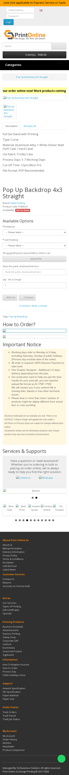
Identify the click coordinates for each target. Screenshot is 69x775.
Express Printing (11, 633)
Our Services (9, 602)
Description (11, 126)
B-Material (9, 226)
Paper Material (11, 695)
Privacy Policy (10, 555)
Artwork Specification (14, 688)
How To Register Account (16, 664)
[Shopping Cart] (50, 15)
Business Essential (13, 626)
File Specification (12, 691)
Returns (7, 582)
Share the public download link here (21, 266)
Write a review (39, 305)
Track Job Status (11, 719)
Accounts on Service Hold (16, 586)
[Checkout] (55, 15)
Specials (7, 613)
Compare (28, 297)
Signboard (8, 654)
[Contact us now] (23, 477)
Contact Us (8, 579)
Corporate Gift (10, 640)
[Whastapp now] (46, 477)
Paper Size (8, 698)
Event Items (9, 647)
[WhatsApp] (61, 759)
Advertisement (10, 630)
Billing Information (12, 548)
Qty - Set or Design (12, 279)
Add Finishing (11, 239)
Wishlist (7, 743)
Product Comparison (14, 750)
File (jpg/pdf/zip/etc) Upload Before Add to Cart (26, 253)
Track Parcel (9, 715)
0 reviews (24, 305)
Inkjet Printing (17, 203)
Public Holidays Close (14, 675)
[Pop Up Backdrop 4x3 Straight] (34, 97)
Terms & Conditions (13, 559)
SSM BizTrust (10, 566)
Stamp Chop (9, 637)
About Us (7, 544)
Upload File (36, 258)
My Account (9, 735)
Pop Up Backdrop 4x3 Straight (32, 77)
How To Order (10, 668)
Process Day (9, 671)
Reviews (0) (30, 126)
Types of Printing (12, 606)
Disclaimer (8, 562)
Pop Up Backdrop (18, 316)
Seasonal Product (12, 651)
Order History (10, 739)
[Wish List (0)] (46, 15)
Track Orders (10, 712)
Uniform (7, 644)
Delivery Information (14, 551)
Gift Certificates (11, 609)
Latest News (9, 569)
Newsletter (8, 746)
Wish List (10, 297)
